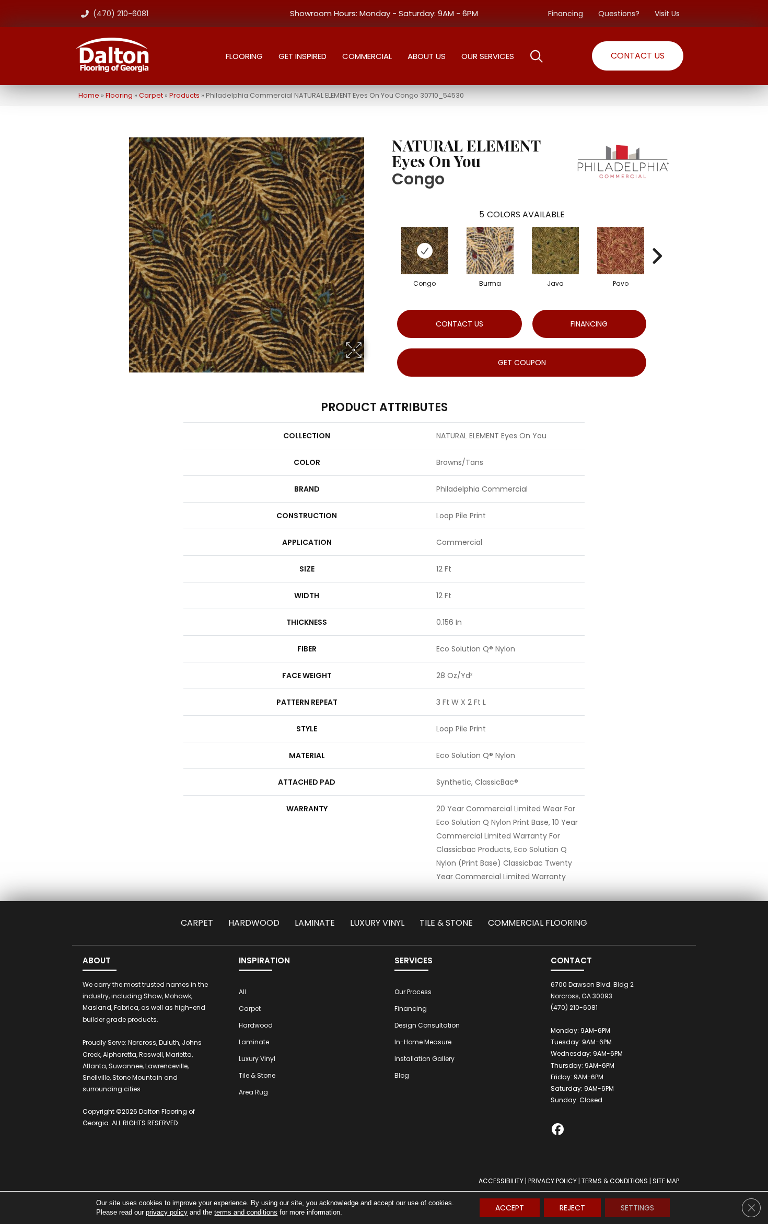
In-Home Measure (422, 1042)
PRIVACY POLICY (552, 1180)
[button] (637, 56)
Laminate (315, 923)
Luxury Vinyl (377, 923)
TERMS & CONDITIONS (614, 1180)
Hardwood (254, 923)
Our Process (413, 991)
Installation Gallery (424, 1058)
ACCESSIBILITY (501, 1180)
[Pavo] (621, 251)
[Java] (555, 251)
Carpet (151, 95)
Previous (386, 240)
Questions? (618, 13)
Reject (572, 1208)
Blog (401, 1075)
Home (88, 95)
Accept (509, 1208)
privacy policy (167, 1212)
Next (657, 240)
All (242, 991)
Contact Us (459, 324)
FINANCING (589, 324)
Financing (565, 13)
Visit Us (667, 13)
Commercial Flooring (537, 923)
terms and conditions (245, 1212)
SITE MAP (666, 1180)
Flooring (119, 95)
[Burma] (490, 251)
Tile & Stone (446, 923)
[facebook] (558, 1130)
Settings (637, 1208)
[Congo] (425, 251)
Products (184, 95)
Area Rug (253, 1092)
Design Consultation (427, 1025)
